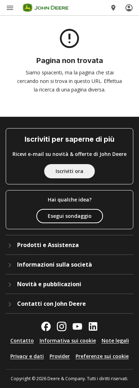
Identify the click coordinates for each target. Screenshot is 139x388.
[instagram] (62, 326)
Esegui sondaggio (70, 216)
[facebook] (46, 326)
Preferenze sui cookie (102, 356)
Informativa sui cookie (68, 340)
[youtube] (77, 326)
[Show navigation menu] (10, 8)
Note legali (115, 340)
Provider (60, 356)
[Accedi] (129, 8)
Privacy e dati (27, 356)
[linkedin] (93, 326)
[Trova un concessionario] (113, 8)
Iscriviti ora (69, 171)
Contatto (22, 340)
